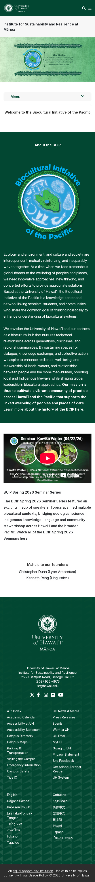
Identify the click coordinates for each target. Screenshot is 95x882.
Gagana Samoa (18, 801)
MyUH (57, 742)
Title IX (12, 777)
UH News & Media (66, 711)
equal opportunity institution (33, 871)
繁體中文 (59, 813)
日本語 (57, 819)
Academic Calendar (21, 717)
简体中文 (59, 807)
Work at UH (61, 729)
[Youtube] (60, 695)
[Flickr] (53, 695)
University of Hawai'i (76, 875)
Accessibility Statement (23, 729)
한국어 (57, 826)
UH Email (59, 736)
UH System (61, 777)
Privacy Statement (66, 754)
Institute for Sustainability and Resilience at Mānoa (41, 27)
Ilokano (12, 836)
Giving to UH (62, 748)
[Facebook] (39, 695)
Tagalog (13, 842)
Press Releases (64, 717)
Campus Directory (20, 736)
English (12, 795)
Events (58, 723)
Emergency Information (24, 765)
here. (24, 538)
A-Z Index (14, 711)
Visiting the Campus (21, 759)
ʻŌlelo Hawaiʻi (63, 838)
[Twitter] (32, 695)
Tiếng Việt (14, 824)
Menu (15, 97)
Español (58, 832)
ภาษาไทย (13, 830)
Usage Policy (38, 875)
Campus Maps (17, 742)
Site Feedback (63, 760)
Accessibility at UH (20, 723)
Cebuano (59, 795)
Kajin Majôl (60, 801)
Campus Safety (18, 771)
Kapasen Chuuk (18, 807)
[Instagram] (46, 695)
